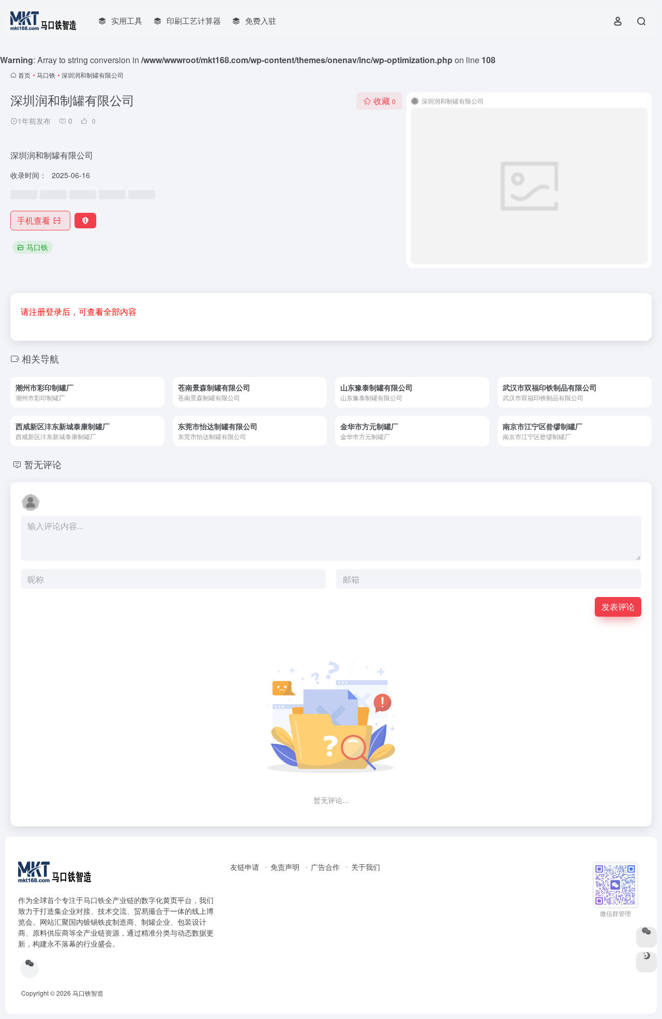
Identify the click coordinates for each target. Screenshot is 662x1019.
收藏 (384, 101)
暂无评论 (43, 464)
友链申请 (244, 867)
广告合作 (325, 867)
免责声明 (284, 867)
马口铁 (46, 74)
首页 (24, 74)
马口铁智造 (87, 992)
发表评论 (618, 607)
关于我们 (365, 867)
